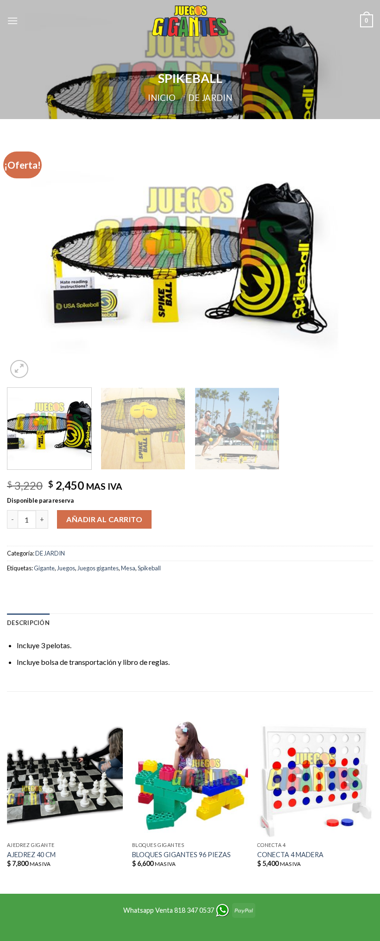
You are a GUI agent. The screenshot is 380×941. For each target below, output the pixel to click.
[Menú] (12, 20)
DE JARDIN (210, 98)
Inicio (162, 98)
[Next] (354, 258)
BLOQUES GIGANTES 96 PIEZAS (181, 855)
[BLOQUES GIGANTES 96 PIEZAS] (190, 779)
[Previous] (26, 258)
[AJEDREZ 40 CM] (65, 779)
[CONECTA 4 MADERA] (315, 779)
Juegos (66, 568)
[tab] (28, 622)
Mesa (128, 568)
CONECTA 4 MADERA (290, 855)
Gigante (44, 568)
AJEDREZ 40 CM (31, 855)
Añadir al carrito (104, 519)
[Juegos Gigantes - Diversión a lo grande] (190, 21)
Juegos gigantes (98, 568)
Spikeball (149, 568)
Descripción (28, 622)
